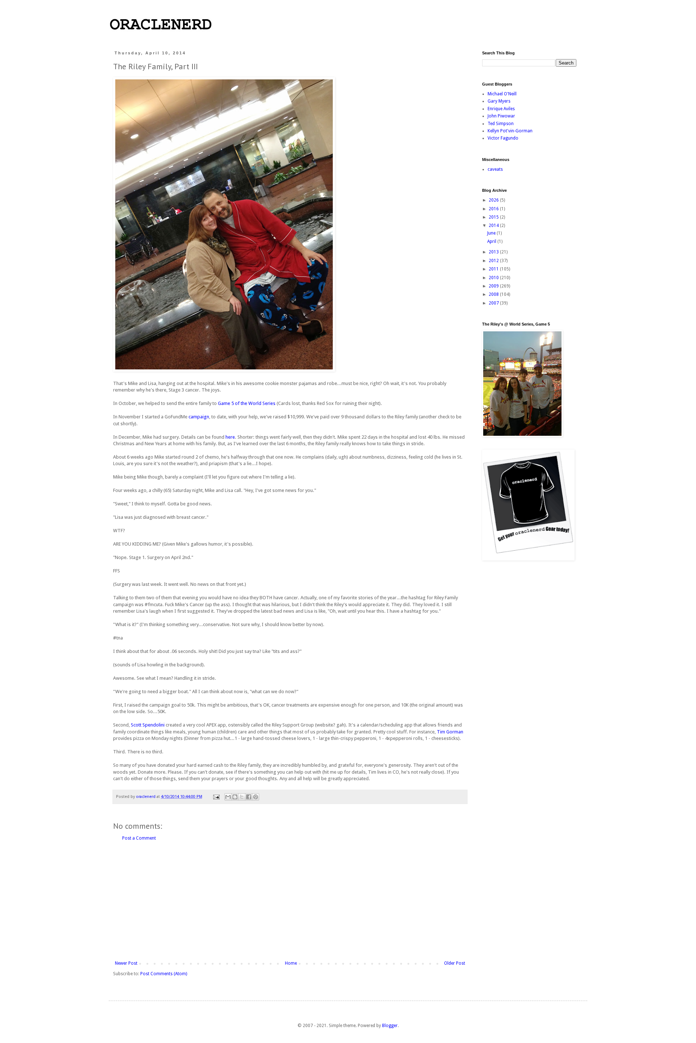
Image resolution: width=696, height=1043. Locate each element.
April (492, 241)
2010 (494, 277)
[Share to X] (241, 796)
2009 (494, 286)
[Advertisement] (290, 901)
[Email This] (228, 796)
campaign (198, 416)
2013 (494, 251)
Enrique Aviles (501, 108)
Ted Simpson (501, 123)
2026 (494, 200)
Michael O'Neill (502, 93)
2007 (494, 303)
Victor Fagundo (503, 138)
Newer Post (126, 963)
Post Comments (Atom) (163, 973)
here (230, 437)
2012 (494, 260)
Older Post (454, 963)
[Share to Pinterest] (255, 796)
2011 (494, 269)
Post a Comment (139, 838)
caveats (495, 169)
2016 (494, 208)
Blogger (390, 1025)
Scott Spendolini (148, 725)
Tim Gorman (450, 731)
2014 (494, 225)
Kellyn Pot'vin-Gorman (510, 130)
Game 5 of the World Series (247, 403)
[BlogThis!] (235, 796)
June (492, 233)
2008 (494, 294)
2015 (494, 217)
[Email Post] (216, 796)
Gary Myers (499, 101)
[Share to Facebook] (248, 796)
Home (291, 963)
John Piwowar (501, 116)
